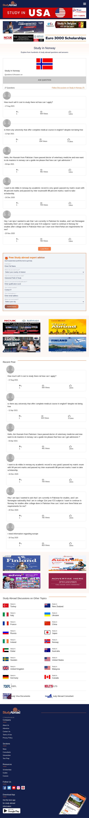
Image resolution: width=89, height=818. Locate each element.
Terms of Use (7, 735)
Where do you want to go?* (12, 270)
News (4, 749)
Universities (7, 755)
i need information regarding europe (23, 534)
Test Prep (6, 758)
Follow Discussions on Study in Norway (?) (68, 88)
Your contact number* (11, 287)
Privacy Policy (8, 738)
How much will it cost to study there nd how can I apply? (28, 102)
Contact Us (6, 731)
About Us (6, 725)
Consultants (7, 752)
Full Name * (8, 264)
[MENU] (84, 3)
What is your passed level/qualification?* (16, 281)
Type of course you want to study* (14, 275)
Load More (44, 249)
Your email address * (10, 293)
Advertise (6, 728)
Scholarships (7, 770)
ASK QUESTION (44, 80)
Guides (5, 773)
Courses (5, 776)
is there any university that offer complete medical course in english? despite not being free (43, 130)
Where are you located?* (12, 299)
